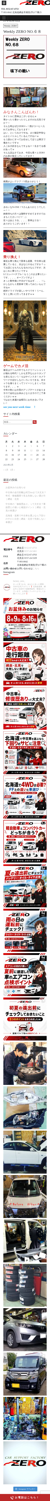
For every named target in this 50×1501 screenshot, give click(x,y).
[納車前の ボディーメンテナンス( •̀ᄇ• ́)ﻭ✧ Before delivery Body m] (25, 1329)
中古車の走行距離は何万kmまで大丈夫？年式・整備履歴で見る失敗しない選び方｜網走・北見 (26, 495)
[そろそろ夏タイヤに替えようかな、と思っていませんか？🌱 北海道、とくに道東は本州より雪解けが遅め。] (25, 1063)
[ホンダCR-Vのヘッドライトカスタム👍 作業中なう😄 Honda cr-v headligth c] (25, 1107)
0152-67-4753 (30, 548)
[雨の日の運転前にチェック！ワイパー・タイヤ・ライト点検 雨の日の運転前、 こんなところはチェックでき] (25, 930)
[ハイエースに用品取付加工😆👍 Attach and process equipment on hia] (25, 1240)
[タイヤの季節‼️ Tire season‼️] (25, 1285)
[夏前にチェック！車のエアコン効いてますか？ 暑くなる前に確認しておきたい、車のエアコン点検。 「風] (25, 974)
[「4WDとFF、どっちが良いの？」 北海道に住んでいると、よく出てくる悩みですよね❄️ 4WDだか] (25, 797)
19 (31, 455)
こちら (36, 568)
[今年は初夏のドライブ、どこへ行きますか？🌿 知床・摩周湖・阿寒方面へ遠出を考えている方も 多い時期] (25, 1019)
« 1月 (5, 470)
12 (31, 450)
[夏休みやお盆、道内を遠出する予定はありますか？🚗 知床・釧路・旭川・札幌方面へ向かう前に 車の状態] (25, 885)
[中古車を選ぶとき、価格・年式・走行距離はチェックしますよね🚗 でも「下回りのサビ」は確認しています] (25, 752)
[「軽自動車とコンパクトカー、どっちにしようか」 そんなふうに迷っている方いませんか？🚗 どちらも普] (25, 841)
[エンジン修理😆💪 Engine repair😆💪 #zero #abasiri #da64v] (25, 1418)
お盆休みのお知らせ (16, 487)
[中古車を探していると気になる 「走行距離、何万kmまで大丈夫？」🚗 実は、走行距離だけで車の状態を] (25, 663)
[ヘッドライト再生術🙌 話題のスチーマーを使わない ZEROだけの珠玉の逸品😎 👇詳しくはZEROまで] (25, 1196)
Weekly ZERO (10, 26)
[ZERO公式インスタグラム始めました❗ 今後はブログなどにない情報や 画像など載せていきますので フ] (25, 1462)
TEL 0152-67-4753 (10, 9)
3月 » (12, 470)
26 (31, 459)
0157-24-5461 (30, 551)
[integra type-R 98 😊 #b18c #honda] (25, 1152)
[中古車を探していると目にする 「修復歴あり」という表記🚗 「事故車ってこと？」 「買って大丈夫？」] (25, 708)
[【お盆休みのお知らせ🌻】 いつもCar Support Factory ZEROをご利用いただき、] (25, 619)
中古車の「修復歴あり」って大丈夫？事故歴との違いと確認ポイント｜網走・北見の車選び (26, 507)
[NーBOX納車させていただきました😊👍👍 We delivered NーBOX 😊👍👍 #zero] (25, 1374)
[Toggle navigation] (4, 3)
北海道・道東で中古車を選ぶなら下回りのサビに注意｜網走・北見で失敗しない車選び (26, 518)
